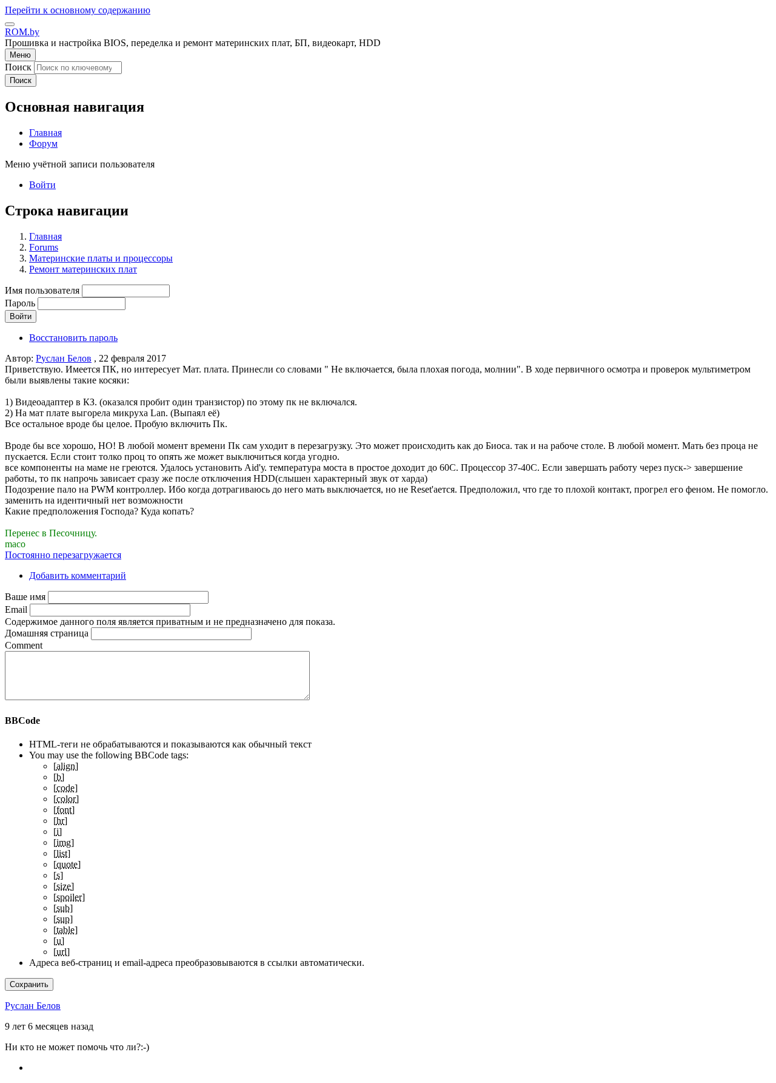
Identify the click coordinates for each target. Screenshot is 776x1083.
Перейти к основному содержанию (77, 10)
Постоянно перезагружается (63, 555)
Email (16, 609)
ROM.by (22, 32)
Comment (23, 645)
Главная (45, 236)
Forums (43, 247)
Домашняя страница (47, 633)
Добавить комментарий (77, 575)
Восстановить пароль (73, 337)
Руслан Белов (64, 358)
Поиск (18, 67)
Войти (42, 185)
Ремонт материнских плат (83, 269)
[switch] (10, 24)
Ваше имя (25, 597)
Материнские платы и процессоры (101, 258)
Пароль (20, 303)
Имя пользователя (42, 290)
